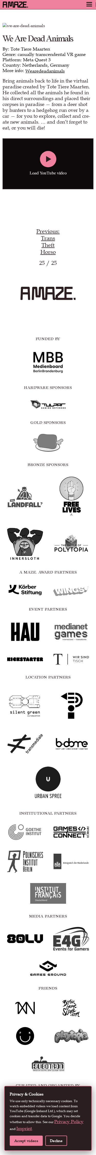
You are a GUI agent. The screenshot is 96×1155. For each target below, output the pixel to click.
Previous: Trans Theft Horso (48, 241)
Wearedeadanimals (45, 71)
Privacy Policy (68, 1121)
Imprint (24, 1128)
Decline (56, 1140)
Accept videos (26, 1140)
